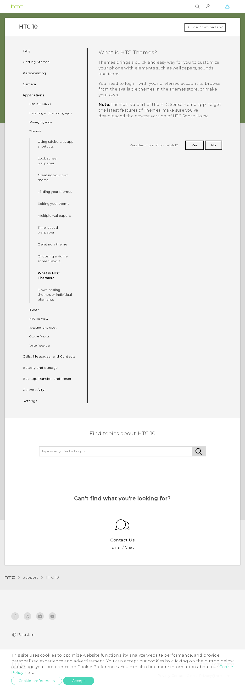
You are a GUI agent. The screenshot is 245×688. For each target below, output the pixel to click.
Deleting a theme (52, 244)
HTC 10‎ (52, 577)
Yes (194, 145)
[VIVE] (227, 6)
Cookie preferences (37, 681)
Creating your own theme (53, 177)
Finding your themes (55, 191)
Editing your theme (54, 203)
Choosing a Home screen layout (53, 258)
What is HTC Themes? (49, 275)
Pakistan (25, 634)
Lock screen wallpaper (48, 160)
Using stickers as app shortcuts (56, 144)
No (213, 145)
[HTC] (17, 6)
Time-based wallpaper (48, 230)
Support (30, 577)
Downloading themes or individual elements (55, 294)
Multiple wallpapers (54, 215)
